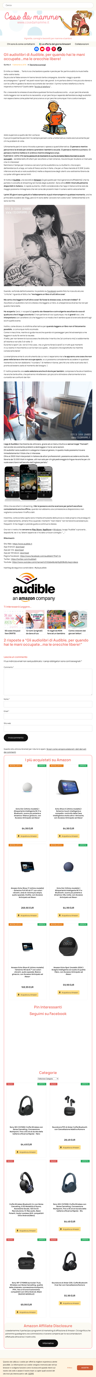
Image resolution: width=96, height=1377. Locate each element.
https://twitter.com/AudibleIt (23, 559)
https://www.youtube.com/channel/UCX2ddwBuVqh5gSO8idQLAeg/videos (45, 562)
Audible (16, 180)
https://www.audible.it (22, 543)
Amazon (38, 180)
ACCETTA (85, 1368)
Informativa (48, 1343)
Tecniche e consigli (38, 64)
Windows (57, 529)
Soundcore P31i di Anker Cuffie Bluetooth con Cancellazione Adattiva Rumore (69, 1128)
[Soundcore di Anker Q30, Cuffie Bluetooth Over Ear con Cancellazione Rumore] (70, 1261)
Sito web (7, 723)
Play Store (37, 529)
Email (6, 711)
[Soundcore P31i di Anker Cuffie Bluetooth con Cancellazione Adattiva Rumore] (70, 1105)
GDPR (31, 1374)
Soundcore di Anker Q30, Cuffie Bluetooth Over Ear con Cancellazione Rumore (70, 1283)
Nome (7, 699)
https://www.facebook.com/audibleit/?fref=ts (40, 556)
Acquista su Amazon (29, 836)
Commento (9, 667)
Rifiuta (69, 1368)
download (20, 546)
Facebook (51, 291)
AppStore (47, 529)
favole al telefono (42, 86)
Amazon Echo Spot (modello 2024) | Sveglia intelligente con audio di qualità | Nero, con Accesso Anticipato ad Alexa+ (68, 970)
